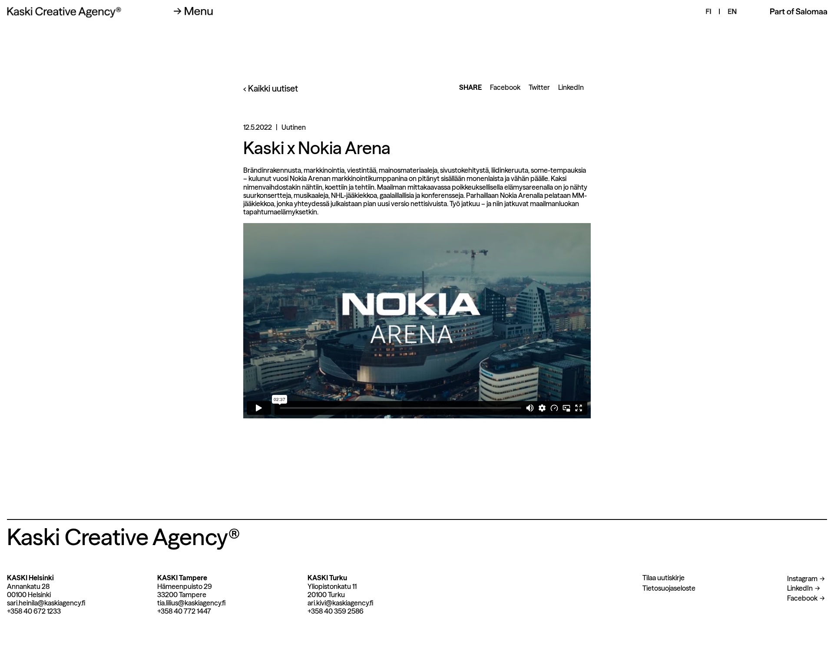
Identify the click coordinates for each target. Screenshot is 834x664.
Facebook (505, 87)
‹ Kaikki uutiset (270, 88)
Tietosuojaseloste (668, 588)
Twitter (539, 87)
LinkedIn (571, 87)
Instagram (802, 578)
